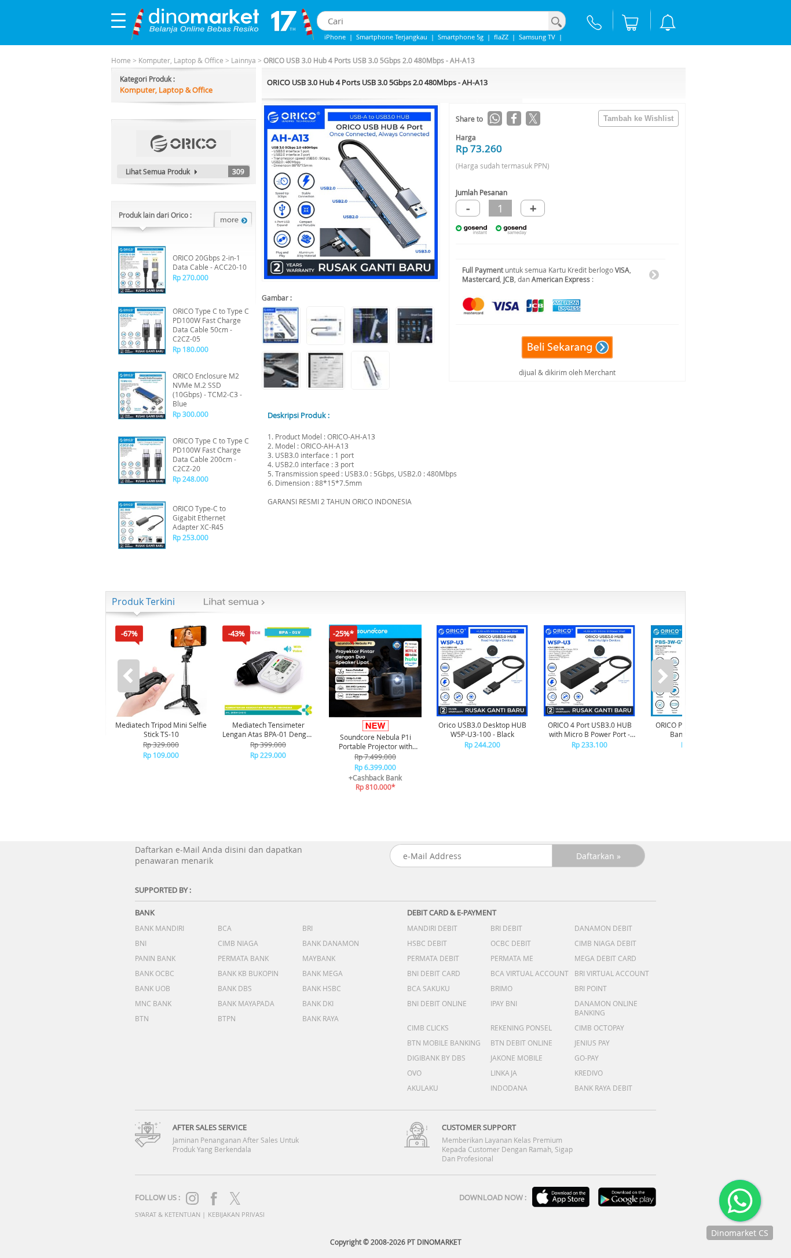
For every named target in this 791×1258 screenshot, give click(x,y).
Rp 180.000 (190, 349)
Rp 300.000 (190, 414)
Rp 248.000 (190, 478)
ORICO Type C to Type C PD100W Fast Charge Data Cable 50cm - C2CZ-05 (211, 324)
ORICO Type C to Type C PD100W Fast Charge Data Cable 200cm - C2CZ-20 (211, 454)
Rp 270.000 (190, 277)
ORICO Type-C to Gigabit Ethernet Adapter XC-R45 (199, 517)
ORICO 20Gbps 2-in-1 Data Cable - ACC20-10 (210, 262)
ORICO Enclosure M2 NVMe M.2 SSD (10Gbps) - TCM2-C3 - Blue (207, 389)
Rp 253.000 (190, 537)
